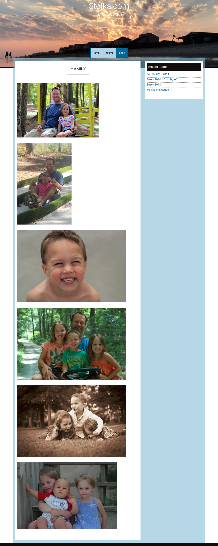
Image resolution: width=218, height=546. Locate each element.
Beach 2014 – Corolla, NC (162, 79)
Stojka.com (109, 6)
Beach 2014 (154, 84)
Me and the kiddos (158, 89)
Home (96, 53)
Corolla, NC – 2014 (158, 74)
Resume (109, 53)
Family (122, 53)
